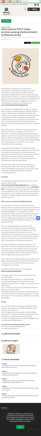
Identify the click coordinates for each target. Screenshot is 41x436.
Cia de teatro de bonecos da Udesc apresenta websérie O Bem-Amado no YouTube (19, 365)
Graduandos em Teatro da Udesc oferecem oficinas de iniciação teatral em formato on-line (18, 380)
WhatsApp (36, 42)
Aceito (20, 427)
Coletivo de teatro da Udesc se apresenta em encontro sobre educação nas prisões (20, 395)
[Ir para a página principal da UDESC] (14, 4)
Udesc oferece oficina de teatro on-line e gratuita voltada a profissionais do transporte (19, 373)
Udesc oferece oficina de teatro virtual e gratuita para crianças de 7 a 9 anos (20, 388)
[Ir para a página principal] (6, 14)
